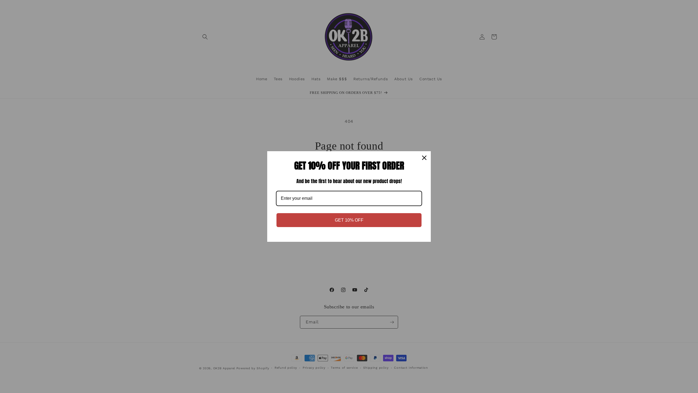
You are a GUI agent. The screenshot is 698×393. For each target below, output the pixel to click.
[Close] (424, 157)
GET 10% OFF (349, 220)
